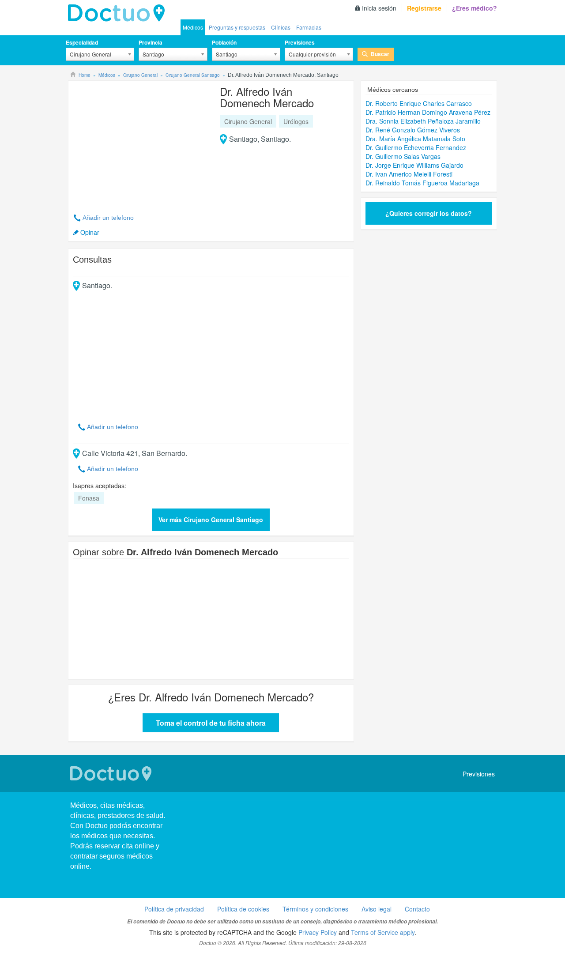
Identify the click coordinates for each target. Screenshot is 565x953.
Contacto (417, 908)
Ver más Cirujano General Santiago (210, 519)
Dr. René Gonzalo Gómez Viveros (412, 129)
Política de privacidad (174, 908)
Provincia (150, 42)
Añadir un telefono (108, 217)
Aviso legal (377, 908)
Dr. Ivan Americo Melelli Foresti (408, 174)
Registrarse (424, 8)
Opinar (89, 232)
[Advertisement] (140, 142)
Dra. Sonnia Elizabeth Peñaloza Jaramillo (423, 121)
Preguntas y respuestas (237, 27)
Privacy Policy (317, 932)
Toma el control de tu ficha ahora (211, 723)
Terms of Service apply (382, 932)
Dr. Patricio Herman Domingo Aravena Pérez (427, 112)
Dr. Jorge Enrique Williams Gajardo (414, 165)
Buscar (380, 54)
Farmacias (308, 27)
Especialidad (82, 42)
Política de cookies (243, 908)
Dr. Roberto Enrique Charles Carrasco (418, 103)
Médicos (193, 27)
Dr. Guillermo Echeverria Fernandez (415, 147)
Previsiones (300, 42)
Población (224, 42)
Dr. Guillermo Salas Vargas (403, 156)
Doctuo (119, 13)
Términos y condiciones (315, 908)
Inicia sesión (379, 8)
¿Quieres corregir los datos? (428, 213)
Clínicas (280, 27)
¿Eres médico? (474, 8)
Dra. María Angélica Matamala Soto (415, 138)
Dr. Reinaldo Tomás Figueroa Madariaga (422, 182)
